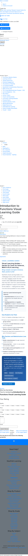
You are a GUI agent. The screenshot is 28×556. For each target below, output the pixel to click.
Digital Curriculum (14, 505)
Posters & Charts (14, 501)
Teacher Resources (7, 80)
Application (3, 256)
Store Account (5, 28)
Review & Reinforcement (14, 480)
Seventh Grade (6, 199)
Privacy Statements (13, 547)
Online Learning (14, 506)
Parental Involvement (14, 486)
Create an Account (7, 5)
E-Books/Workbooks (14, 500)
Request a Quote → (8, 383)
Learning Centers (7, 79)
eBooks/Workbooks (8, 103)
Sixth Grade (6, 197)
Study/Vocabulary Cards (9, 101)
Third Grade (6, 192)
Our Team (14, 465)
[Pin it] (3, 232)
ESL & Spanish (6, 149)
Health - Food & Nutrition (14, 541)
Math (4, 146)
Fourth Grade (6, 194)
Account (2, 44)
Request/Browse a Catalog (14, 453)
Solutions (14, 478)
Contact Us (14, 451)
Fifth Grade (5, 195)
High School (6, 202)
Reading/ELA (6, 148)
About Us (14, 463)
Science (5, 142)
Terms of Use (22, 547)
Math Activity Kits (7, 88)
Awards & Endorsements (14, 466)
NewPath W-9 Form (14, 456)
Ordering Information (14, 458)
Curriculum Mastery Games (10, 77)
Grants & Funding (14, 468)
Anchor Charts (6, 95)
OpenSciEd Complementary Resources (13, 87)
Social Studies (6, 151)
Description (3, 234)
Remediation (14, 481)
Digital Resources (7, 105)
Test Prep (14, 483)
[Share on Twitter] (2, 232)
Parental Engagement (8, 82)
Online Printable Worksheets (10, 108)
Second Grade (6, 190)
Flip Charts (5, 93)
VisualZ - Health (7, 110)
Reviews (2, 388)
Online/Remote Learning (9, 106)
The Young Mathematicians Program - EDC (14, 90)
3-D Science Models (8, 85)
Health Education (7, 153)
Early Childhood (7, 187)
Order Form (14, 455)
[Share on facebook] (0, 232)
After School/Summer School (14, 485)
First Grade (5, 189)
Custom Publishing (14, 471)
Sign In (4, 4)
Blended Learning (14, 488)
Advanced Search (4, 40)
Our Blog (14, 475)
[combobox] (9, 38)
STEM (5, 144)
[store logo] (14, 11)
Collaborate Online (14, 473)
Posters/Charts (6, 100)
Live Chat (5, 19)
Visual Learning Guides (8, 97)
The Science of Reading (9, 83)
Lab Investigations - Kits (9, 92)
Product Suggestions (14, 470)
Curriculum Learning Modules (10, 98)
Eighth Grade (6, 200)
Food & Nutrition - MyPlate (9, 154)
